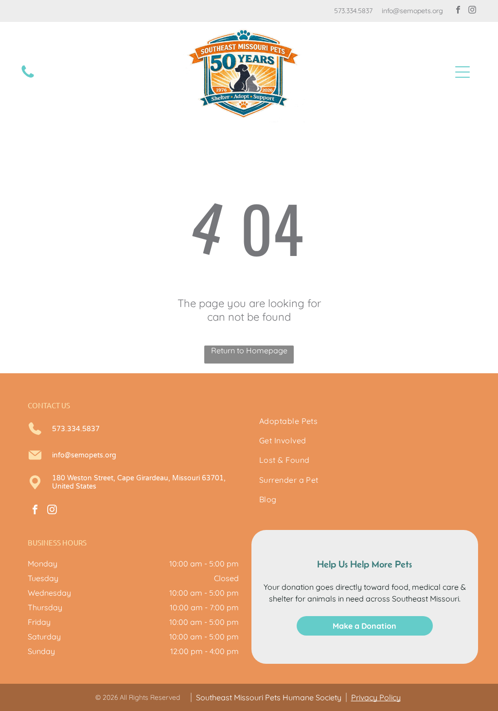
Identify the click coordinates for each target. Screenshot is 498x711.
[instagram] (472, 11)
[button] (462, 72)
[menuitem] (364, 421)
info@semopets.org (412, 10)
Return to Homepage (249, 350)
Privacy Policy (376, 697)
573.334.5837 (353, 10)
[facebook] (458, 11)
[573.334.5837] (28, 77)
